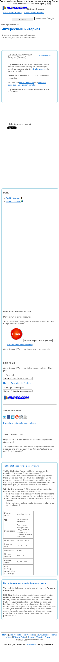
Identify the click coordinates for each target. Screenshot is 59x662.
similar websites (26, 82)
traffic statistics (40, 69)
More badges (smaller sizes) (20, 344)
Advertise (49, 637)
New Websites (43, 635)
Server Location (13, 201)
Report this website (44, 55)
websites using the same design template (27, 83)
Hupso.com (31, 644)
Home (5, 635)
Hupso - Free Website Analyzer (17, 383)
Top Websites (29, 635)
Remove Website (35, 637)
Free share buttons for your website (19, 423)
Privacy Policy (19, 637)
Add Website (15, 635)
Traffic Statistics (13, 198)
